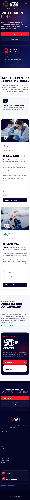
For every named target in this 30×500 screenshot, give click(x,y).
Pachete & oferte (4, 462)
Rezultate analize (5, 458)
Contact (3, 448)
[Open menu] (26, 4)
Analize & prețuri (4, 456)
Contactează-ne (15, 39)
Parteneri (3, 444)
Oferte (2, 446)
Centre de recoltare (5, 460)
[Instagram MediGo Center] (2, 431)
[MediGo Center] (15, 419)
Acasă (2, 439)
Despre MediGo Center (6, 442)
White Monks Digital (16, 496)
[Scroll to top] (27, 497)
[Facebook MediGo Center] (6, 431)
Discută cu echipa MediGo (7, 325)
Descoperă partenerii (14, 34)
